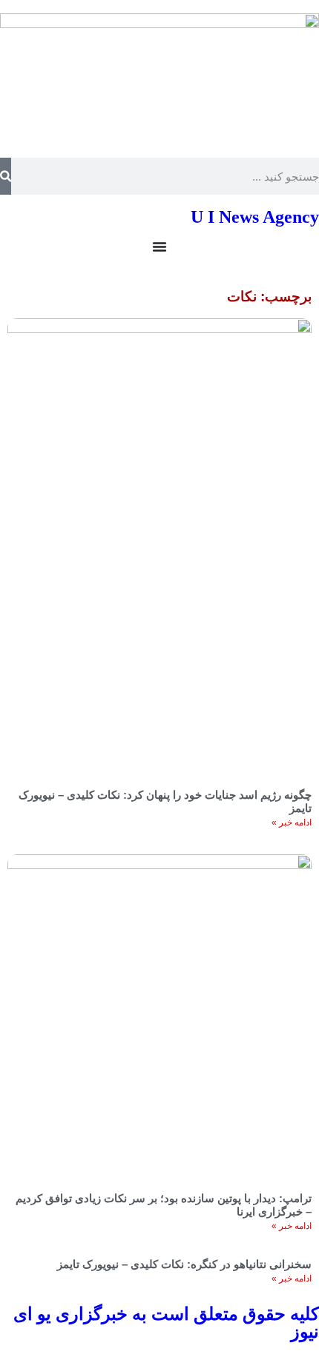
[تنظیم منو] (159, 246)
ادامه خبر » (292, 822)
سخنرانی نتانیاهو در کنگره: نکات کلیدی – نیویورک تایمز (184, 1264)
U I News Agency (255, 217)
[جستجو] (5, 176)
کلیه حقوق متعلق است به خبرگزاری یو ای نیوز (166, 1322)
